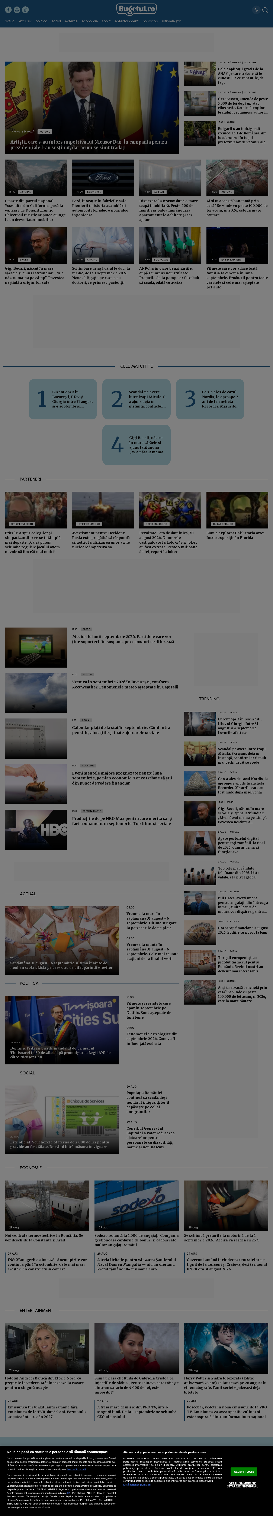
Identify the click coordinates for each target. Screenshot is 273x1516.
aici (69, 1493)
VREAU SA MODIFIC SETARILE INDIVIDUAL (242, 1485)
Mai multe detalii (76, 1469)
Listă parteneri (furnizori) (137, 1484)
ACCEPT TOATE (244, 1472)
